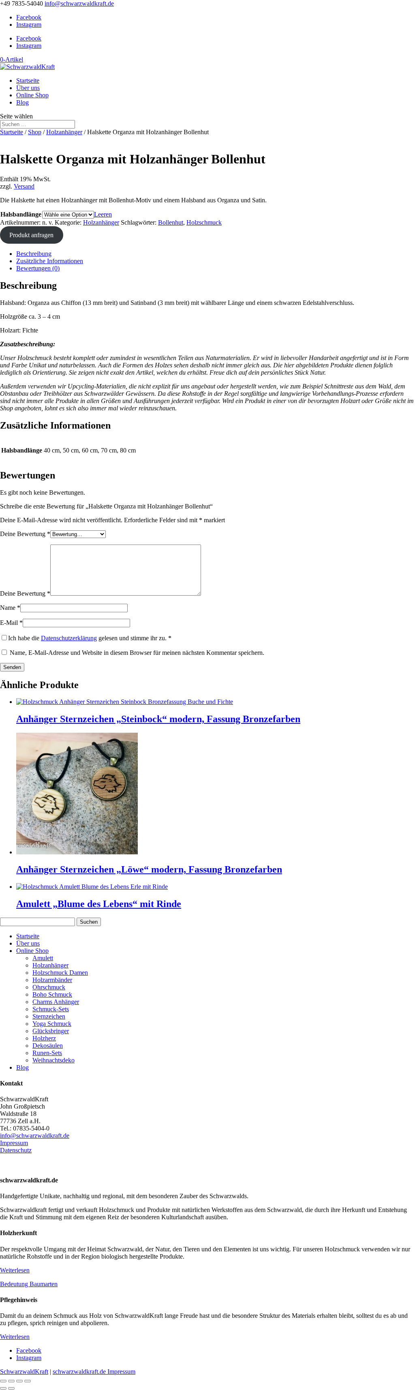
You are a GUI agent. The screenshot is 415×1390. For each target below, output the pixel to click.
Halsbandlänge (20, 214)
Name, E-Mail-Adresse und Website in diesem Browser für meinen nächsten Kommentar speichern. (137, 652)
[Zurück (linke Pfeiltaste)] (3, 1388)
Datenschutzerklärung (69, 638)
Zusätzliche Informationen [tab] (49, 260)
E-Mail (11, 622)
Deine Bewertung (25, 533)
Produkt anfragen (31, 235)
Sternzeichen (48, 1016)
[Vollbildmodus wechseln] (11, 1381)
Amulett (42, 958)
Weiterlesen (15, 1270)
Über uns (28, 87)
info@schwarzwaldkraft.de (34, 1135)
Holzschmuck (204, 222)
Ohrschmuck (48, 987)
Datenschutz (16, 1150)
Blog (22, 102)
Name (10, 607)
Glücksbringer (50, 1030)
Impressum (14, 1142)
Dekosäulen (47, 1045)
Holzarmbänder (52, 979)
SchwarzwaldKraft (24, 1371)
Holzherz (44, 1038)
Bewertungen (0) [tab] (38, 268)
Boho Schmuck (52, 994)
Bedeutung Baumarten (29, 1284)
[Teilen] (19, 1381)
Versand (24, 186)
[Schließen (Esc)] (27, 1381)
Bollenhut (170, 222)
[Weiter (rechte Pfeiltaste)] (11, 1388)
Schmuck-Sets (50, 1009)
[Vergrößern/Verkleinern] (3, 1381)
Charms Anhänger (55, 1001)
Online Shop (32, 95)
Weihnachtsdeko (53, 1060)
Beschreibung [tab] (33, 253)
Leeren (103, 214)
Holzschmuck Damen (60, 972)
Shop (34, 132)
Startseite (27, 80)
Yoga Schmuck (51, 1023)
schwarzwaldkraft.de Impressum (94, 1371)
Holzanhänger (64, 132)
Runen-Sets (47, 1052)
